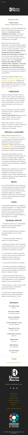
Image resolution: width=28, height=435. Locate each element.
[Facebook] (10, 388)
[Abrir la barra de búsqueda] (26, 2)
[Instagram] (17, 388)
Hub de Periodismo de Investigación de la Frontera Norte (13, 137)
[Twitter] (13, 388)
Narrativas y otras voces (14, 400)
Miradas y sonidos (14, 398)
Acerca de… (14, 404)
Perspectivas (14, 396)
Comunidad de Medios (8, 146)
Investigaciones (14, 393)
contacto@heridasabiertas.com (13, 362)
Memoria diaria (14, 402)
